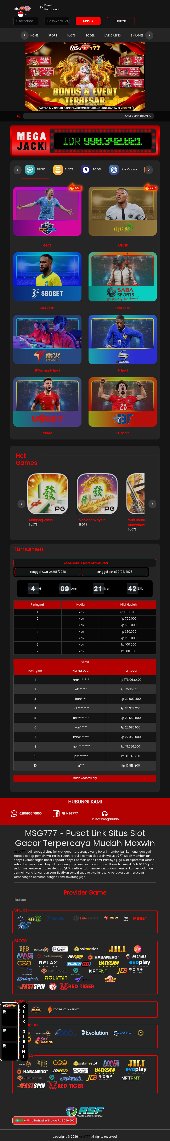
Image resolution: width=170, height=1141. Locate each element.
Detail (85, 662)
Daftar (120, 21)
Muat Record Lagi (85, 778)
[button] (22, 14)
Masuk (88, 21)
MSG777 (19, 852)
